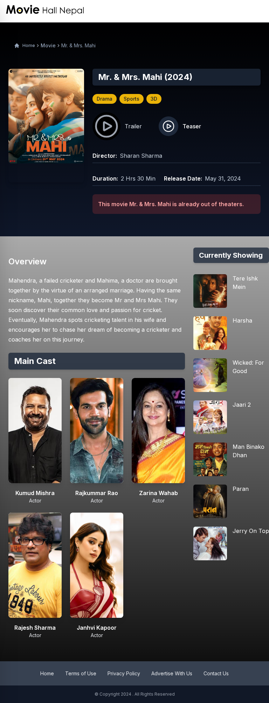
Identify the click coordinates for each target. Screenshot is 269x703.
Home (28, 45)
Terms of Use (80, 673)
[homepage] (45, 11)
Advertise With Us (171, 673)
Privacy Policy (124, 673)
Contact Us (216, 673)
